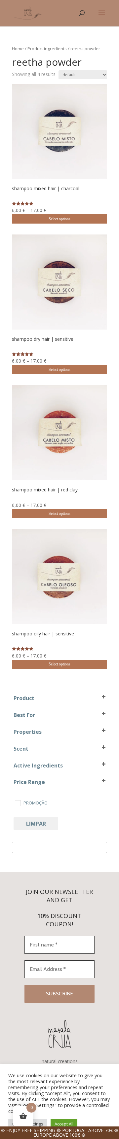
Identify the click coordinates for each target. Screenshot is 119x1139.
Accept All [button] (64, 1124)
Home (18, 49)
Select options (59, 219)
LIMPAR (36, 823)
